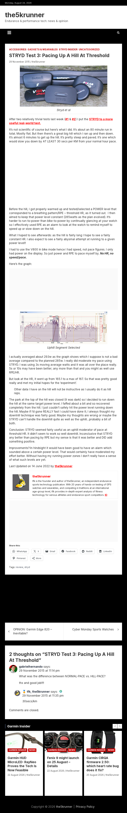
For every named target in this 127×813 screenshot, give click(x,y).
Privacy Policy (85, 806)
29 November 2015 (19, 61)
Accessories (17, 49)
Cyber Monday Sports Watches (93, 629)
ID (106, 494)
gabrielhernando (31, 666)
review (19, 567)
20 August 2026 (95, 774)
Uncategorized (89, 49)
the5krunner (24, 15)
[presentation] (115, 726)
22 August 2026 (16, 774)
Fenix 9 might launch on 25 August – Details (63, 762)
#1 (66, 119)
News (32, 750)
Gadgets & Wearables (43, 49)
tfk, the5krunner (38, 691)
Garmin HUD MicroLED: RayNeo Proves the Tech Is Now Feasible (22, 764)
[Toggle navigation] (9, 32)
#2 (74, 119)
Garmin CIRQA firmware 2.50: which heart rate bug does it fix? (102, 764)
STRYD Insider (68, 49)
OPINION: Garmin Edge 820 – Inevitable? (32, 631)
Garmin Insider (18, 726)
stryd (27, 567)
